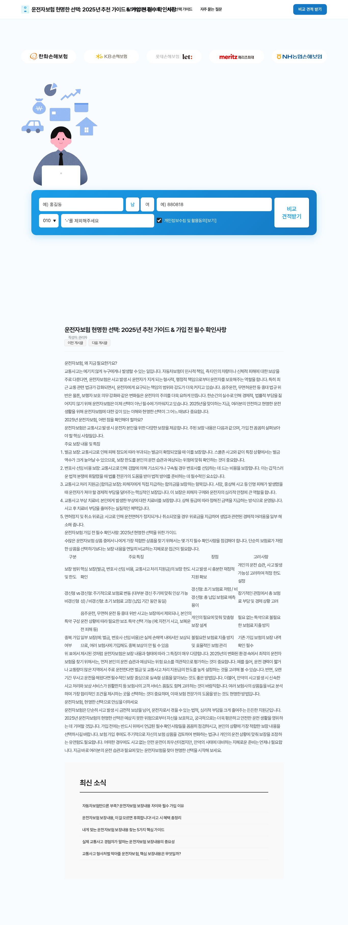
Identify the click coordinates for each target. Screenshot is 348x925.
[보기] (211, 221)
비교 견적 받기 (310, 9)
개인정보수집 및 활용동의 (185, 221)
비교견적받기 (291, 213)
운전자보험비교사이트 (143, 9)
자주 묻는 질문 (211, 9)
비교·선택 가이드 (180, 9)
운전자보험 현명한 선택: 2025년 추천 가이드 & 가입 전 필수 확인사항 (103, 9)
